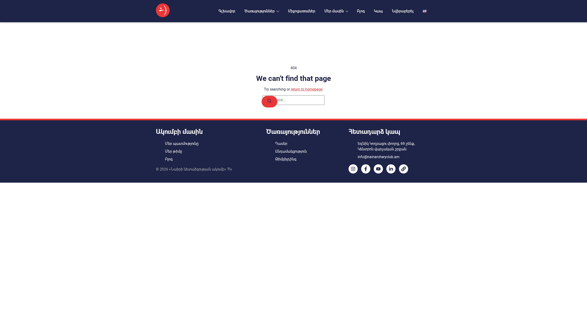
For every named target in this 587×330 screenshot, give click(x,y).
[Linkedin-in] (391, 168)
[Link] (403, 168)
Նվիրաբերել (403, 11)
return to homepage (306, 89)
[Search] (269, 101)
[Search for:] (293, 100)
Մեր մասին (334, 11)
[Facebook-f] (365, 168)
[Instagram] (353, 168)
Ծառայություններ (259, 11)
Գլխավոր (227, 11)
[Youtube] (378, 168)
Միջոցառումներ (301, 11)
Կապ (378, 11)
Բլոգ (361, 11)
